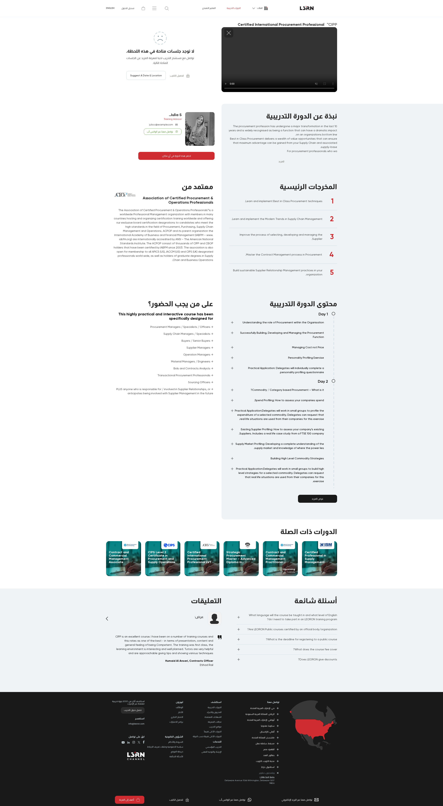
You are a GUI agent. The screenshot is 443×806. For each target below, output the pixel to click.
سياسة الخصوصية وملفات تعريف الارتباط (165, 747)
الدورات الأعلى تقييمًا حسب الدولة (207, 736)
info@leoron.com (136, 724)
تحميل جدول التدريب (133, 710)
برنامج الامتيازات (176, 722)
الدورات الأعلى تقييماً (213, 731)
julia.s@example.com (161, 124)
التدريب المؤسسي (214, 747)
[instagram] (132, 742)
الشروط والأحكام (175, 742)
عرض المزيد (317, 498)
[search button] (166, 8)
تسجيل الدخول (127, 8)
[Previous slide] (107, 616)
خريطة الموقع (177, 751)
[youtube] (123, 742)
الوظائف (179, 707)
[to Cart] (143, 8)
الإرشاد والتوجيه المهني (211, 752)
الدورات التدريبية (234, 8)
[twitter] (137, 742)
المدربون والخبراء (214, 712)
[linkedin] (127, 742)
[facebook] (142, 742)
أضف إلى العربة (126, 799)
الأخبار (180, 712)
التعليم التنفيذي (209, 8)
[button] (277, 323)
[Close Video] (228, 33)
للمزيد (281, 161)
